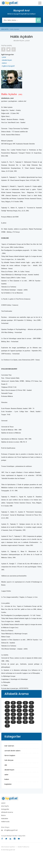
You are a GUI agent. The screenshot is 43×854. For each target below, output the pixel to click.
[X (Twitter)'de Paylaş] (8, 49)
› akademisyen (6, 60)
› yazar (3, 57)
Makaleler (4, 819)
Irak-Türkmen (9, 746)
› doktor (4, 63)
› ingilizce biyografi (8, 66)
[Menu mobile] (39, 3)
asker (6, 775)
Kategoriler (5, 809)
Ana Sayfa (5, 806)
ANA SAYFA (4, 29)
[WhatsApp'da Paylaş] (13, 49)
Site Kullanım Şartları (8, 847)
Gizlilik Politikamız (23, 847)
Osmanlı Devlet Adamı (12, 751)
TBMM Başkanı (9, 755)
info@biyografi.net (11, 830)
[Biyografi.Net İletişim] (9, 798)
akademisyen (9, 770)
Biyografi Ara (9, 3)
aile (5, 765)
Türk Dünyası (8, 760)
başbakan (8, 784)
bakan (6, 779)
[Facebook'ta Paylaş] (3, 49)
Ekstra (3, 815)
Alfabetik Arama (7, 812)
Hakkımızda (5, 822)
